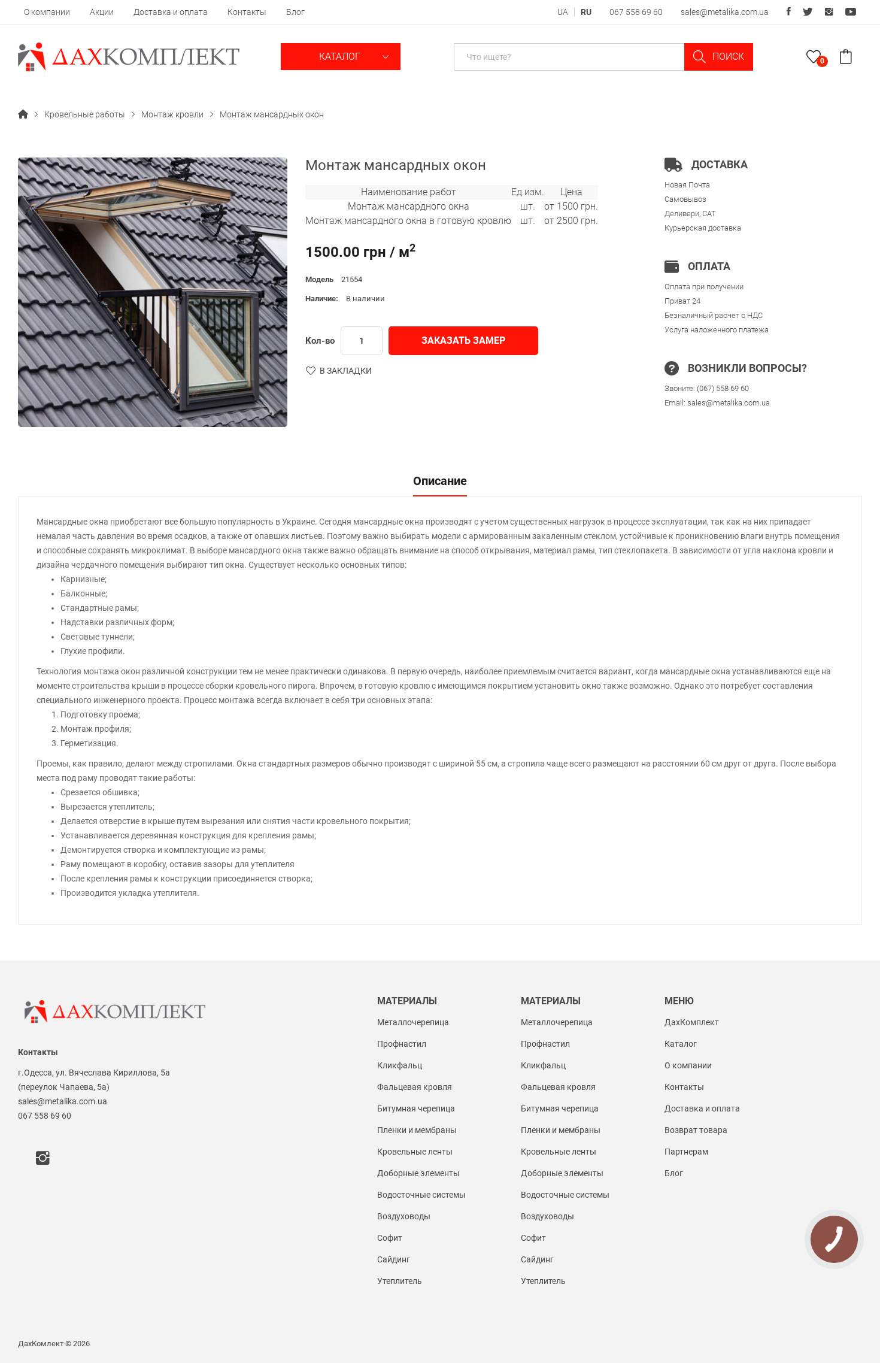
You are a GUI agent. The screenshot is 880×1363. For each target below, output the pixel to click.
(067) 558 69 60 (723, 388)
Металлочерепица (413, 1022)
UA (562, 12)
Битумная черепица (416, 1108)
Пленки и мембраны (417, 1130)
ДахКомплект (691, 1022)
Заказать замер (463, 340)
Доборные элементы (418, 1173)
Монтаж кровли (172, 114)
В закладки (346, 370)
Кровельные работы (84, 114)
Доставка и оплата (170, 12)
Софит (389, 1238)
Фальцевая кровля (414, 1087)
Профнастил (401, 1044)
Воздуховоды (403, 1216)
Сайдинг (393, 1259)
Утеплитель (399, 1281)
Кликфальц (399, 1065)
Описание (440, 481)
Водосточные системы (421, 1195)
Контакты (246, 12)
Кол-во (320, 340)
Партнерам (686, 1151)
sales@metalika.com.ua (725, 12)
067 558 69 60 (636, 12)
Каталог (341, 56)
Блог (295, 12)
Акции (102, 12)
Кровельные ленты (415, 1151)
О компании (47, 12)
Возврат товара (695, 1130)
